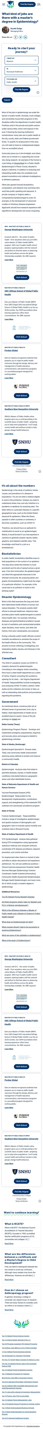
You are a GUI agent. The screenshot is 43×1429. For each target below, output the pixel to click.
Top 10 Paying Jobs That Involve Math (15, 1396)
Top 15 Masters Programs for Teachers (15, 1374)
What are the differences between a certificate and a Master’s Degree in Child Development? (21, 1258)
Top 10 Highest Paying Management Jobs (17, 1400)
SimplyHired (19, 163)
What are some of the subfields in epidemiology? (21, 935)
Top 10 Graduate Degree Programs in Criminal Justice (21, 1404)
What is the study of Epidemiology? (16, 940)
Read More (9, 1244)
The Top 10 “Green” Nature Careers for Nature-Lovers (20, 1360)
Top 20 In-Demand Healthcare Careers (15, 1418)
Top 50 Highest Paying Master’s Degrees (18, 897)
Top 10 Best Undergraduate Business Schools (18, 1408)
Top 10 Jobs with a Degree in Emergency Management (21, 1392)
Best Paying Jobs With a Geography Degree (17, 1378)
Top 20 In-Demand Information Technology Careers (20, 1382)
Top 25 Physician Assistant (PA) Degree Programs (19, 1344)
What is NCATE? (14, 1224)
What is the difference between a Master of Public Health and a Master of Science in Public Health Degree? (21, 913)
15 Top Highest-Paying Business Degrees (16, 1352)
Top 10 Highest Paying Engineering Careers (17, 1370)
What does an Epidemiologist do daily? (17, 922)
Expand (7, 100)
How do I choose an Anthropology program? (19, 1291)
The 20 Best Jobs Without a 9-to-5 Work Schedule (19, 1348)
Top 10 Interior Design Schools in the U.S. (16, 1340)
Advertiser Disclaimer (33, 1426)
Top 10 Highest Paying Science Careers (15, 1336)
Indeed (14, 719)
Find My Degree (26, 4)
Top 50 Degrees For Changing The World (16, 1356)
